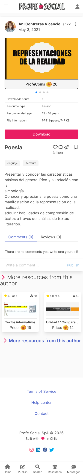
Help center (41, 402)
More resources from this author (45, 340)
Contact (42, 413)
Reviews (51, 237)
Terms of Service (41, 391)
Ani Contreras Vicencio (39, 24)
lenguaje (12, 163)
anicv (67, 24)
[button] (6, 6)
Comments (20, 237)
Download (41, 134)
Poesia (13, 147)
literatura (30, 163)
